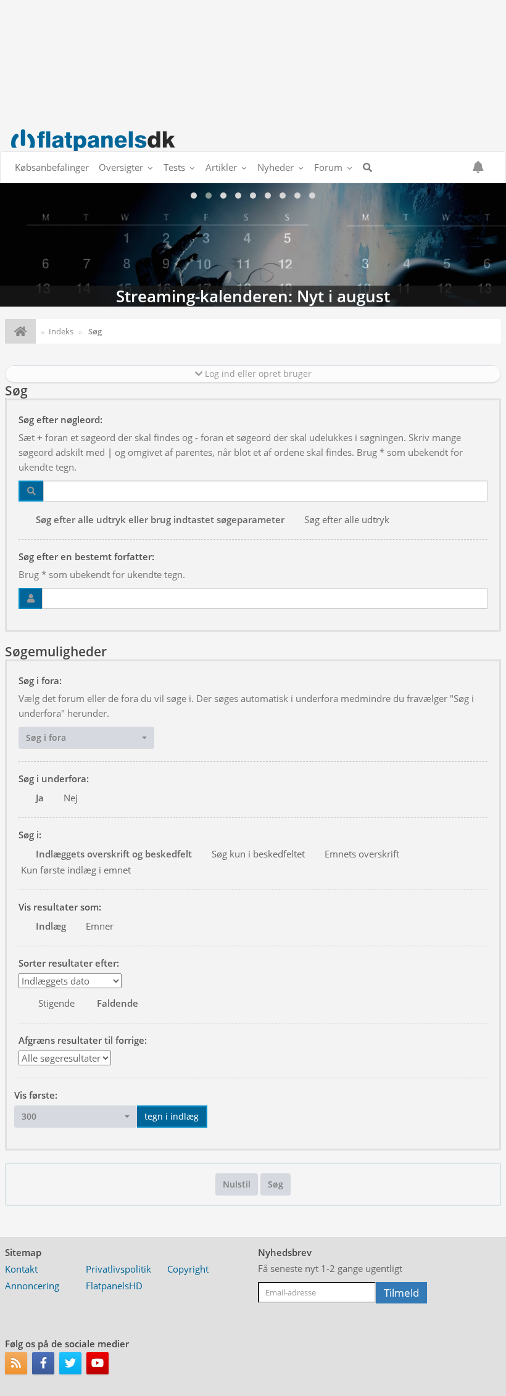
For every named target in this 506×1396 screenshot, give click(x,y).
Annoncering (32, 1285)
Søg (275, 1184)
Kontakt (21, 1269)
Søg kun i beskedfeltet (258, 854)
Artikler (221, 167)
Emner (100, 926)
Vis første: (35, 1095)
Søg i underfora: (54, 778)
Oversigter (121, 167)
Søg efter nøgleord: (60, 419)
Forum (328, 167)
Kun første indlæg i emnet (76, 870)
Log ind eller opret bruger (257, 373)
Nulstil (237, 1184)
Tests (174, 167)
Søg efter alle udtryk (346, 519)
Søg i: (30, 834)
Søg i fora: (40, 680)
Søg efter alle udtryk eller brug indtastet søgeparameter (160, 519)
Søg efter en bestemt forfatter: (86, 556)
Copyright (188, 1269)
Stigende (56, 1003)
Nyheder (275, 167)
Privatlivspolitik (118, 1269)
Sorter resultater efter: (69, 963)
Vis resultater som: (60, 907)
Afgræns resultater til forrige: (83, 1040)
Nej (71, 797)
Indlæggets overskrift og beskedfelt (114, 854)
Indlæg (51, 926)
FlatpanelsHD (114, 1285)
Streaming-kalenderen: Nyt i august (253, 245)
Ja (40, 797)
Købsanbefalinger (52, 167)
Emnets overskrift (362, 854)
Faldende (117, 1003)
